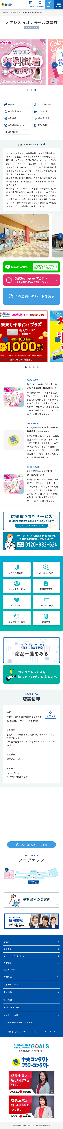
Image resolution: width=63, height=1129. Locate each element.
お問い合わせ (14, 1031)
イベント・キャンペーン (14, 956)
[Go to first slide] (55, 65)
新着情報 (7, 949)
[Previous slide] (8, 65)
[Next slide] (58, 339)
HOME (5, 12)
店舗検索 (14, 12)
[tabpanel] (31, 62)
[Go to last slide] (5, 339)
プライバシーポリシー (32, 1031)
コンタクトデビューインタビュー (18, 1022)
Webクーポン (9, 969)
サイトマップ (49, 1031)
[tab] (27, 90)
